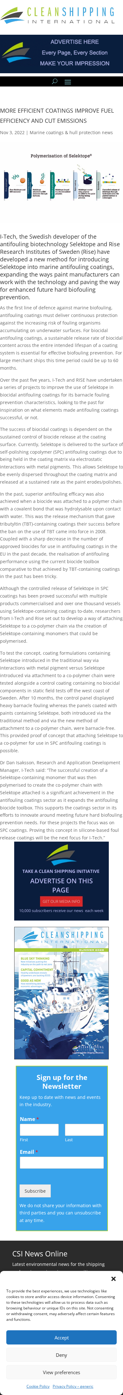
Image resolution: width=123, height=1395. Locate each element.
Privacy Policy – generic (73, 1386)
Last (69, 1139)
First (24, 1139)
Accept (62, 1337)
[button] (113, 1279)
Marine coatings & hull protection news (71, 132)
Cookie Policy (38, 1386)
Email (29, 1152)
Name (29, 1119)
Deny (61, 1355)
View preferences (61, 1372)
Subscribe (35, 1191)
